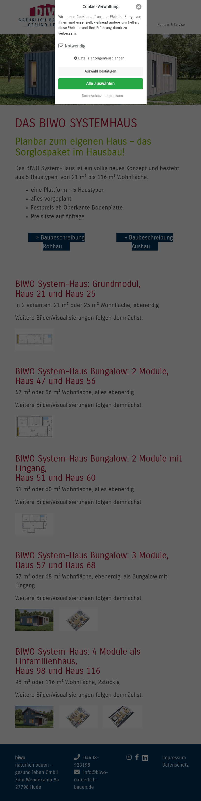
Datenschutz (92, 96)
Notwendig (75, 46)
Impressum (114, 96)
